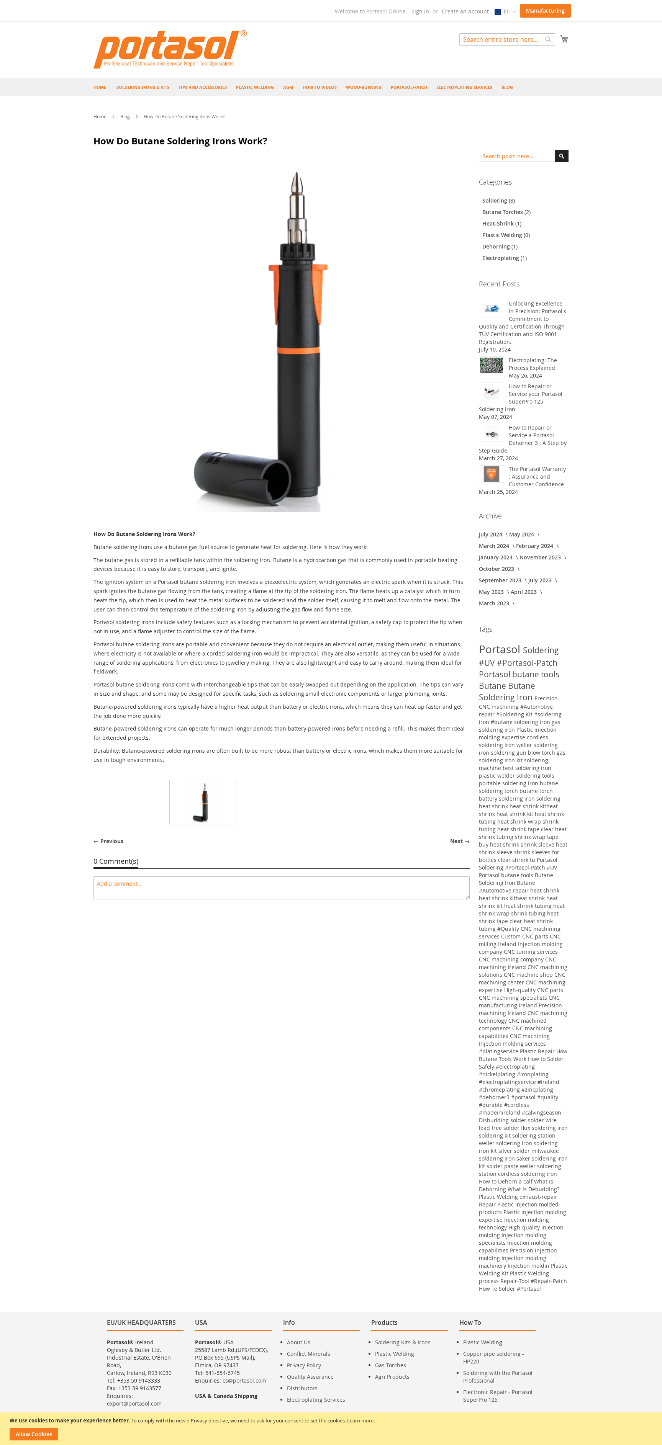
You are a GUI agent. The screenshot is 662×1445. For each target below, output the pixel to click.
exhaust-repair (538, 1196)
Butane (493, 685)
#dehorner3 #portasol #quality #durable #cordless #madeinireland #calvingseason (520, 1105)
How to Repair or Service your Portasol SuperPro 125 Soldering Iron (520, 397)
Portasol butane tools (519, 674)
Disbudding (494, 1120)
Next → (460, 841)
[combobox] (507, 39)
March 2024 (495, 545)
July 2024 (491, 534)
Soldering (495, 200)
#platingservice (499, 1051)
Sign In (420, 11)
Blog (125, 116)
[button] (505, 12)
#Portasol (529, 1288)
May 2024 (522, 534)
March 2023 (495, 603)
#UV (488, 662)
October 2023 (497, 568)
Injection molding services (512, 1043)
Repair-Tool (515, 1281)
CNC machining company (512, 959)
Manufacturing (545, 10)
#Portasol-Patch (527, 662)
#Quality (509, 928)
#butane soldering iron (521, 722)
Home (100, 116)
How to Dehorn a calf (506, 1181)
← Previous (108, 841)
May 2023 (492, 591)
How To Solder (498, 1288)
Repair (488, 1204)
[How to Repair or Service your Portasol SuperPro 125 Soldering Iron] (491, 391)
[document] (332, 1428)
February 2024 (535, 545)
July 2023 (540, 580)
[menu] (331, 87)
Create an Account (465, 11)
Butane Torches (503, 212)
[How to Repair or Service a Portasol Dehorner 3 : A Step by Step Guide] (491, 432)
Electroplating (501, 258)
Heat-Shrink (498, 223)
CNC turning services (531, 951)
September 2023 (501, 580)
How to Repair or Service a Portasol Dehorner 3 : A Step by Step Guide (523, 439)
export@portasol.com (134, 1403)
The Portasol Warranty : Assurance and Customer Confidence (537, 476)
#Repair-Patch (549, 1281)
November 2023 (540, 557)
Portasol (501, 649)
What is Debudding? (533, 1189)
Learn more (360, 1420)
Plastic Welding (503, 235)
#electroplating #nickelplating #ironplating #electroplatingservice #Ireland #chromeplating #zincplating (519, 1078)
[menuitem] (143, 87)
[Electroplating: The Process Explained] (491, 365)
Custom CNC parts (525, 936)
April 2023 (524, 591)
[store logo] (170, 49)
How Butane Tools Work (523, 1055)
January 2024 (496, 557)
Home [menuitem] (99, 87)
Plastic (506, 1204)
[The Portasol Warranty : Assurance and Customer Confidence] (491, 474)
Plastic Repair (538, 1051)
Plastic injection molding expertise (518, 733)
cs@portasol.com (244, 1380)
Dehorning (496, 246)
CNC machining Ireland (517, 963)
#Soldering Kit (515, 714)
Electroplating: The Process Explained (533, 363)
